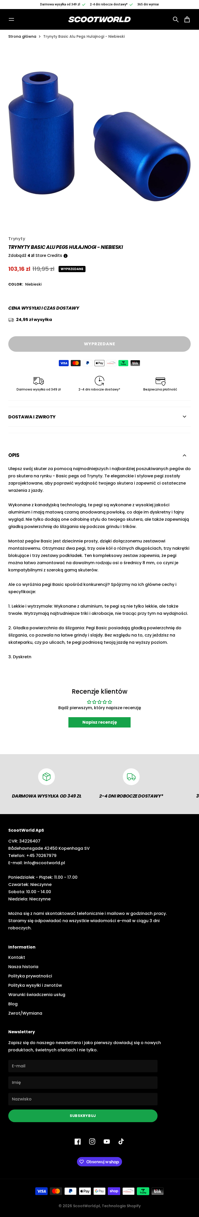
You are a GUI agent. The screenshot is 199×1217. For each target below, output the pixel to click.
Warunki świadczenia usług (36, 995)
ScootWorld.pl (86, 1205)
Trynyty (16, 239)
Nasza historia (23, 967)
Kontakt (16, 957)
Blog (13, 1004)
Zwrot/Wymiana (25, 1013)
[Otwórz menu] (11, 19)
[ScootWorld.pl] (99, 19)
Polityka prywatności (30, 976)
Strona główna (22, 36)
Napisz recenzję (99, 722)
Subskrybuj (83, 1115)
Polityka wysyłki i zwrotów (35, 985)
